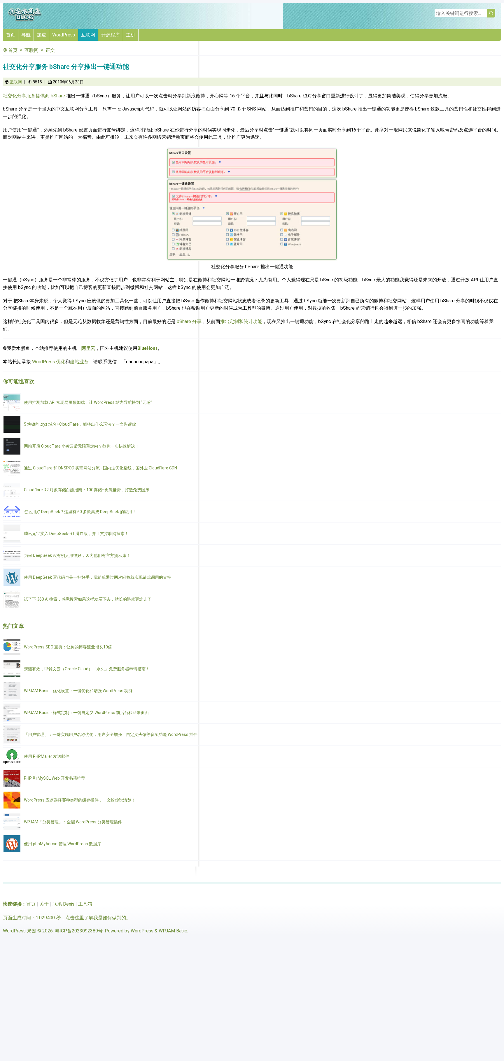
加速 (41, 35)
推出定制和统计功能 (241, 321)
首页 (10, 35)
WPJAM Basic (173, 931)
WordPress (63, 35)
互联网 (88, 35)
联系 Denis (63, 904)
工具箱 (85, 904)
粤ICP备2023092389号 (79, 931)
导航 (26, 35)
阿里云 (88, 348)
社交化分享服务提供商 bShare (34, 96)
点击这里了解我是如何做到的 (95, 917)
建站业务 (79, 361)
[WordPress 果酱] (24, 20)
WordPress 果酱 (19, 931)
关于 (44, 904)
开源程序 (110, 35)
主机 (130, 35)
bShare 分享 (189, 321)
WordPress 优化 (48, 361)
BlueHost (147, 348)
